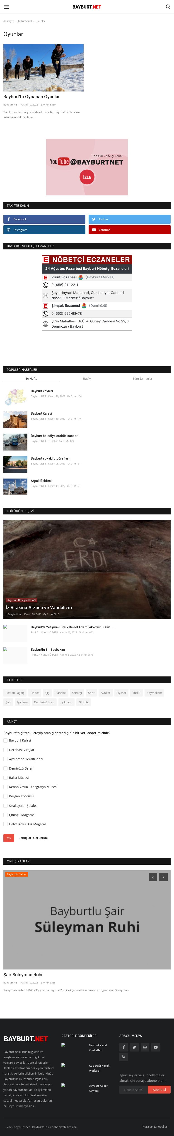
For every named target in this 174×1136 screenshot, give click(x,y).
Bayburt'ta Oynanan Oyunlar (31, 96)
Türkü (136, 693)
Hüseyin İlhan (14, 614)
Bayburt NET (11, 104)
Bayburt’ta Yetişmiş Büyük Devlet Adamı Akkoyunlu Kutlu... (73, 627)
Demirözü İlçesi (44, 702)
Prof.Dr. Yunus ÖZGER (44, 632)
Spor (91, 693)
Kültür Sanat (24, 21)
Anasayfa (8, 21)
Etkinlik (83, 702)
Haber (35, 693)
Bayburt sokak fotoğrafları (50, 458)
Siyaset (121, 693)
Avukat (105, 693)
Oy (9, 838)
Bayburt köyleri (42, 391)
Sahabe (61, 693)
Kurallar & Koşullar (155, 1126)
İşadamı (22, 702)
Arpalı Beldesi (41, 481)
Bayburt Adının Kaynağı (98, 1088)
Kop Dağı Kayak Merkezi (99, 1068)
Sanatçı (77, 693)
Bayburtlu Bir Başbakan (48, 649)
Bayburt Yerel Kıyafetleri (98, 1048)
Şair (8, 702)
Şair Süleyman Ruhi (22, 974)
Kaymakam (154, 693)
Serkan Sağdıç (15, 693)
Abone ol (159, 1089)
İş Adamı (66, 702)
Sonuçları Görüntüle (33, 838)
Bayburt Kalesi (41, 413)
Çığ (47, 693)
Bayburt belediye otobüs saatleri (55, 436)
